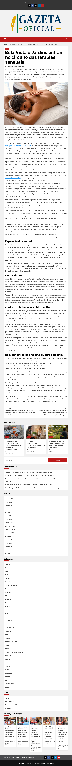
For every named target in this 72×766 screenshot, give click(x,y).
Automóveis (9, 568)
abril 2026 (8, 512)
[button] (5, 39)
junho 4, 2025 (22, 66)
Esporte (7, 603)
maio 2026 (8, 509)
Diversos (7, 589)
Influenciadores (10, 624)
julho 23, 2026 (53, 451)
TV (6, 680)
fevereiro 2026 (9, 519)
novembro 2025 (10, 529)
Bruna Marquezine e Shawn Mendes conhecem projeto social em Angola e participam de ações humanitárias (34, 480)
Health (18, 757)
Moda (7, 645)
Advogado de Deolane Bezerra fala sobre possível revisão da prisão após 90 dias (29, 475)
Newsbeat (31, 757)
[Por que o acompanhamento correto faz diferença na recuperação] (36, 432)
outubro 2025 (9, 533)
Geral (7, 617)
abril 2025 (8, 553)
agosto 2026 (9, 498)
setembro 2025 (9, 536)
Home (6, 757)
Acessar (7, 698)
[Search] (66, 38)
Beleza (7, 571)
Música (7, 648)
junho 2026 (8, 505)
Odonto (7, 659)
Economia (8, 592)
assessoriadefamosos (12, 66)
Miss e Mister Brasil (11, 641)
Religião (7, 666)
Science (24, 757)
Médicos (7, 638)
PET (6, 662)
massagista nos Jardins (13, 178)
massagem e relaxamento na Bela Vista (18, 146)
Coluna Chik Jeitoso (11, 585)
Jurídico (7, 634)
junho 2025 (8, 546)
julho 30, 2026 (31, 451)
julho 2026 (8, 502)
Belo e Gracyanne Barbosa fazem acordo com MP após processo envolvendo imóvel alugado (33, 488)
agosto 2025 (9, 540)
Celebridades (9, 582)
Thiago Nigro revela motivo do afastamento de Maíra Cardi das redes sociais (28, 484)
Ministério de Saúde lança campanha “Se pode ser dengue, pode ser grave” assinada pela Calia (20, 411)
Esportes (8, 606)
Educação (8, 596)
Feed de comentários (11, 705)
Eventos (7, 610)
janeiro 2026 (9, 522)
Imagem (44, 2)
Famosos (7, 613)
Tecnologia (8, 673)
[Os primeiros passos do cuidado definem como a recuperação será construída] (58, 432)
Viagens (7, 687)
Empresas (8, 599)
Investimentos (9, 627)
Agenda (7, 564)
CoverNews (41, 763)
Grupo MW (8, 620)
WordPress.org (9, 708)
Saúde (7, 48)
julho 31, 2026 (9, 453)
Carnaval (7, 578)
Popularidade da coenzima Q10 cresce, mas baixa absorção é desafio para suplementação (13, 445)
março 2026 (8, 516)
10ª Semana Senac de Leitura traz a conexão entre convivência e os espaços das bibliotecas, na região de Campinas (51, 411)
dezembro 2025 (10, 526)
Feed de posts (9, 701)
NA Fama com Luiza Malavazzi (14, 652)
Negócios (8, 655)
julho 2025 (8, 543)
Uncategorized (9, 683)
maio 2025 (8, 550)
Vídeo (38, 2)
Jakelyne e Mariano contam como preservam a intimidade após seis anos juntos (29, 472)
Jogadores (8, 631)
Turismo (7, 676)
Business (8, 575)
